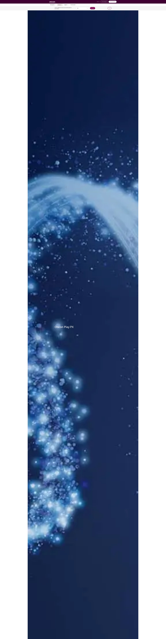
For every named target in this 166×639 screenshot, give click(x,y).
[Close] (109, 8)
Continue (92, 8)
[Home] (52, 2)
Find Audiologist (104, 1)
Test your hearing (112, 1)
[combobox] (82, 8)
